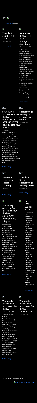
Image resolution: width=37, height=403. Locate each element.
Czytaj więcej (6, 46)
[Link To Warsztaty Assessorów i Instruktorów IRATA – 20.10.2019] (4, 298)
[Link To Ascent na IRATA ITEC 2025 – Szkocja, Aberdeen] (21, 30)
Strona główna (8, 23)
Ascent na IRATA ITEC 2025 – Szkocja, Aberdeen (25, 38)
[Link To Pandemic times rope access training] (4, 174)
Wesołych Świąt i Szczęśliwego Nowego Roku (26, 181)
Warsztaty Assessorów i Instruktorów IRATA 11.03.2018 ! (26, 306)
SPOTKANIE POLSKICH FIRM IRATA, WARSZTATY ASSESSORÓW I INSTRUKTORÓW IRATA (11, 119)
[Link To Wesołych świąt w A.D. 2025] (4, 30)
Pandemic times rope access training (8, 181)
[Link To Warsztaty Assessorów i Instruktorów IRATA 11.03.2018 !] (21, 298)
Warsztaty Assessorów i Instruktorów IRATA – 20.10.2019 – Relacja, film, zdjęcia (9, 213)
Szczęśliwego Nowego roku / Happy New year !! (26, 115)
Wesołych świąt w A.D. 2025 (8, 36)
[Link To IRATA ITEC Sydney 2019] (21, 202)
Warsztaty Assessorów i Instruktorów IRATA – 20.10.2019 (9, 306)
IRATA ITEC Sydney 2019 (28, 205)
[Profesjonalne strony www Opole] (24, 382)
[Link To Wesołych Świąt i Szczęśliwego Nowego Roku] (21, 174)
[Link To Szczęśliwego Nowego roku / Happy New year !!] (21, 108)
